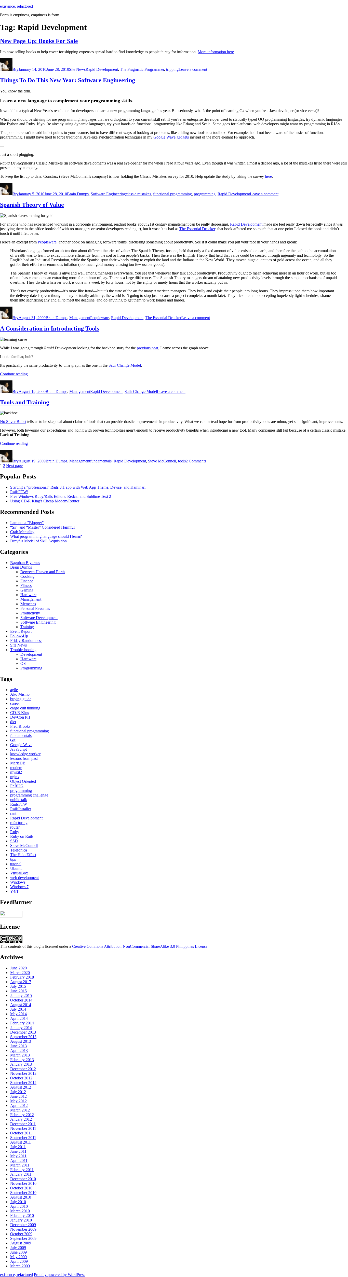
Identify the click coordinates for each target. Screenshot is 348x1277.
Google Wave (21, 745)
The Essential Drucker (197, 229)
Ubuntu (16, 868)
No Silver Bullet (13, 421)
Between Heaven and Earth (42, 572)
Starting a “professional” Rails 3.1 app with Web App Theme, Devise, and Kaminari (77, 487)
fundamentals (101, 461)
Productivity (30, 613)
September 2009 (23, 1238)
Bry (15, 69)
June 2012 (18, 1096)
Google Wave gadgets (171, 137)
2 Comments (196, 461)
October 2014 (21, 1000)
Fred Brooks (20, 726)
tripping (172, 69)
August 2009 (20, 1243)
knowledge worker (25, 754)
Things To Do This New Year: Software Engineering (67, 80)
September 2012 (23, 1082)
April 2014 (19, 1018)
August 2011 (20, 1142)
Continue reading (14, 374)
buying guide (20, 699)
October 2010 (21, 1188)
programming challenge (29, 795)
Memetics (28, 604)
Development (31, 654)
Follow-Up (19, 636)
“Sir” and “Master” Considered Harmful (42, 527)
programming (205, 194)
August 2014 (20, 1005)
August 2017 (20, 982)
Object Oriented (23, 781)
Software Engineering (108, 194)
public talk (18, 800)
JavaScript (18, 749)
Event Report (21, 631)
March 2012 (20, 1110)
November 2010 (23, 1183)
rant (13, 813)
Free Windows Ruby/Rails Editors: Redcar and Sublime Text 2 (60, 496)
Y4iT (14, 891)
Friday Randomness (26, 640)
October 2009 (21, 1234)
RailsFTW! (19, 492)
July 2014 (18, 1009)
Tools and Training (24, 402)
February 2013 (22, 1060)
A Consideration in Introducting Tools (49, 328)
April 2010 (19, 1206)
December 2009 (23, 1225)
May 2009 (18, 1257)
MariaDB (17, 763)
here (268, 176)
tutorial (15, 864)
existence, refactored (16, 6)
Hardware (28, 595)
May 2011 (18, 1156)
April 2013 (19, 1050)
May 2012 (18, 1101)
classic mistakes (138, 194)
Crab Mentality (22, 532)
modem (16, 767)
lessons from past (24, 758)
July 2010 (18, 1202)
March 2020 (20, 972)
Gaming (26, 590)
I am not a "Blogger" (27, 522)
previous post (147, 348)
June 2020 (18, 968)
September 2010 (23, 1192)
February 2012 (22, 1115)
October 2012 (21, 1078)
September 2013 (23, 1037)
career (15, 703)
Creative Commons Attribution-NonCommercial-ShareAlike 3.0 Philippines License (139, 946)
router (15, 827)
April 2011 (19, 1160)
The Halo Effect (23, 855)
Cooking (27, 576)
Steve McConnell (162, 461)
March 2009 (20, 1266)
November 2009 (23, 1229)
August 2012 (20, 1087)
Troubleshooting (23, 650)
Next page (14, 465)
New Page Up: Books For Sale (39, 41)
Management (79, 317)
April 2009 (19, 1261)
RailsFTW (18, 804)
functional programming (172, 194)
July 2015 (18, 986)
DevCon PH (20, 717)
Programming (31, 668)
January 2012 (21, 1119)
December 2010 (23, 1179)
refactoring (19, 822)
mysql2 (16, 772)
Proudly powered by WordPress (59, 1274)
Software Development (39, 617)
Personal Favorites (35, 608)
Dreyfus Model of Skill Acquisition (38, 541)
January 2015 (21, 995)
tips (13, 859)
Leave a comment (193, 69)
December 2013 (23, 1032)
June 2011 (18, 1151)
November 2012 (23, 1073)
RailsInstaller (20, 809)
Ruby (14, 832)
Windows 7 (19, 887)
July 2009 (18, 1247)
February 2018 (22, 977)
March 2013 (20, 1055)
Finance (26, 581)
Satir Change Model (125, 365)
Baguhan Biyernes (25, 562)
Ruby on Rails (21, 836)
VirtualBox (19, 873)
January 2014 (21, 1027)
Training (27, 627)
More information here (216, 52)
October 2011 (21, 1133)
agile (14, 690)
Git (12, 740)
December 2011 (23, 1124)
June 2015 (18, 991)
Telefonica (18, 850)
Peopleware (47, 242)
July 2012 (18, 1092)
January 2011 (21, 1174)
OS (23, 663)
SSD (14, 841)
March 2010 (20, 1211)
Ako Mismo (20, 694)
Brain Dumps (78, 194)
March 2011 (20, 1165)
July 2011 (18, 1147)
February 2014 (22, 1023)
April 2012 (19, 1105)
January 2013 (21, 1064)
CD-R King (19, 712)
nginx (14, 777)
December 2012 (23, 1069)
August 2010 (20, 1197)
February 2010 (22, 1215)
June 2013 (18, 1046)
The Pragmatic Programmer (142, 69)
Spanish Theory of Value (32, 204)
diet (13, 722)
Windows (17, 882)
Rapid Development (102, 69)
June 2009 (18, 1252)
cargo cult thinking (25, 708)
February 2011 (22, 1170)
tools (182, 461)
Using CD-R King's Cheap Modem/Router (44, 501)
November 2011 (23, 1128)
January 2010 (21, 1220)
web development (24, 877)
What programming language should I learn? (46, 536)
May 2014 (18, 1014)
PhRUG (16, 786)
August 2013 (20, 1041)
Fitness (26, 585)
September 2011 (23, 1137)
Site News (77, 69)
